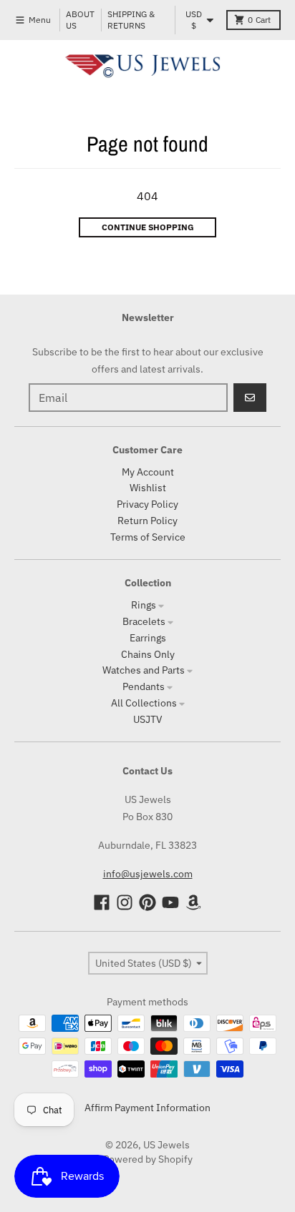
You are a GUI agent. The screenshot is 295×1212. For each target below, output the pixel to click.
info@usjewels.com (148, 873)
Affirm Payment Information (147, 1107)
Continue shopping (148, 227)
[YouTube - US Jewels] (170, 902)
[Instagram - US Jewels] (124, 902)
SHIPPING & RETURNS (131, 20)
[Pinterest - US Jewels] (147, 902)
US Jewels (166, 1144)
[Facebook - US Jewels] (101, 902)
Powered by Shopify (148, 1159)
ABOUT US (80, 20)
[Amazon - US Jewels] (193, 902)
